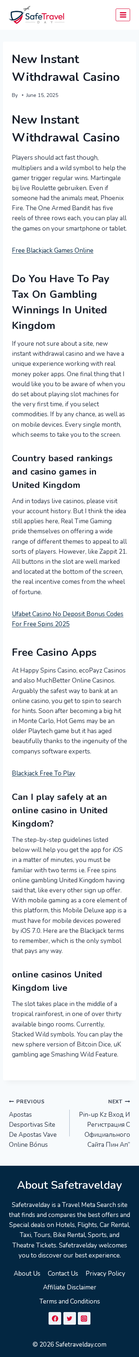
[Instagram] (84, 1318)
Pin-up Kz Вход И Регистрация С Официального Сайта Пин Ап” (104, 1123)
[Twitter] (69, 1318)
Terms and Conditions (69, 1301)
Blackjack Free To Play (43, 773)
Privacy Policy (105, 1273)
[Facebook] (55, 1318)
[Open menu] (123, 15)
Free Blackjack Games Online (52, 250)
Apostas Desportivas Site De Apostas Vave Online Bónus (33, 1123)
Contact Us (63, 1273)
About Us (27, 1273)
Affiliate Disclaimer (69, 1287)
